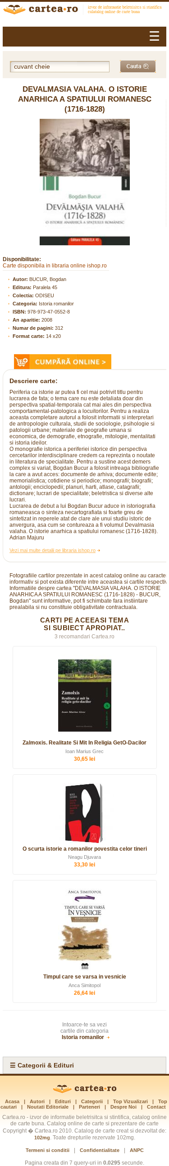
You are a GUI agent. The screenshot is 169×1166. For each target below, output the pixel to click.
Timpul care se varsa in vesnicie (84, 977)
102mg (42, 1137)
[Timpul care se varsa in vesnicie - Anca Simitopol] (84, 930)
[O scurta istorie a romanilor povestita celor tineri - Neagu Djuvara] (84, 813)
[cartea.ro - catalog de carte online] (84, 11)
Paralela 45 (45, 287)
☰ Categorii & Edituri (42, 1065)
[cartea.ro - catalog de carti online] (84, 1091)
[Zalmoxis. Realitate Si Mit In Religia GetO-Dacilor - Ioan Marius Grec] (84, 696)
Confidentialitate (99, 1150)
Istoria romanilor (56, 303)
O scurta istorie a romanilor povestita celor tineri (85, 849)
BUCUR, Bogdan (47, 279)
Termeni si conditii (47, 1150)
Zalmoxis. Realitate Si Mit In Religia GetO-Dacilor (84, 743)
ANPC (137, 1150)
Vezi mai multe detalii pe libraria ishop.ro (52, 550)
